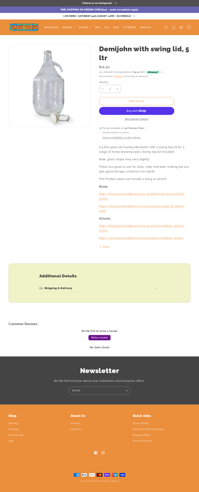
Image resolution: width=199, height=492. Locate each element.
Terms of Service (142, 440)
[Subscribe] (126, 391)
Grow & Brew (94, 481)
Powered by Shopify (109, 481)
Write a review (99, 337)
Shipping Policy (142, 435)
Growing (13, 429)
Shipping (118, 76)
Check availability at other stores (121, 137)
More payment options (136, 119)
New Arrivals (16, 435)
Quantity (103, 82)
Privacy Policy (141, 423)
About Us (76, 429)
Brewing (13, 423)
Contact (75, 423)
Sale (11, 440)
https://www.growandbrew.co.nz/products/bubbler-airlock (141, 238)
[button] (69, 27)
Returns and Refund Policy (148, 429)
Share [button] (106, 246)
